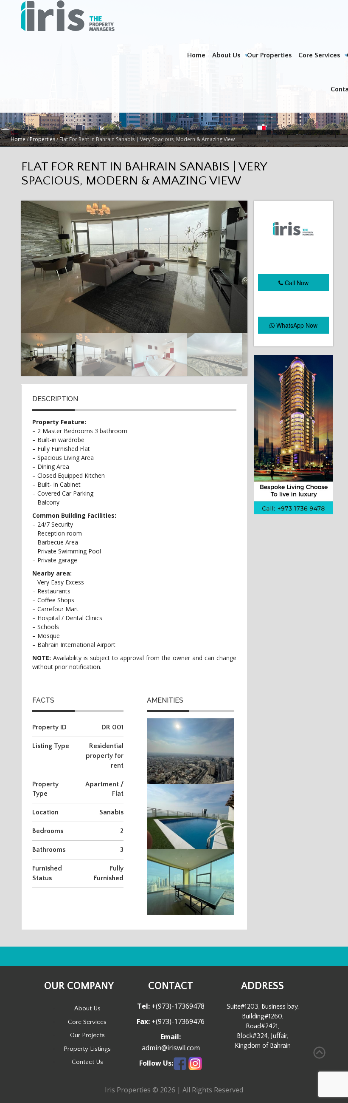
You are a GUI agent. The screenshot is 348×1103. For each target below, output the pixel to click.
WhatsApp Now (296, 325)
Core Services (319, 55)
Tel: (143, 1006)
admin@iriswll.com (171, 1047)
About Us (226, 55)
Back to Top (319, 1052)
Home (196, 55)
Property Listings (87, 1048)
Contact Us (87, 1062)
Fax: (143, 1021)
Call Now (296, 282)
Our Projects (87, 1035)
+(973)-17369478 (177, 1006)
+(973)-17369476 (177, 1021)
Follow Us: (156, 1063)
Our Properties (269, 55)
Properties (42, 139)
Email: (170, 1036)
